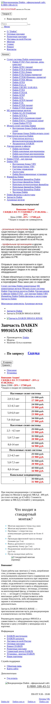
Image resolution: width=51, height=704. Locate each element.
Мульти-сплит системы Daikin (21, 126)
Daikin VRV (12, 161)
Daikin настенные (20, 148)
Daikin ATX (18, 97)
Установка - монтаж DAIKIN (21, 654)
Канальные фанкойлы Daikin (26, 179)
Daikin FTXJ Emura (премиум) (27, 74)
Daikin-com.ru (18, 702)
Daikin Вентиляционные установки (29, 174)
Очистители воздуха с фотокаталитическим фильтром (27, 139)
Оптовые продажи (16, 643)
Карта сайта (12, 668)
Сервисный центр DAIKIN (20, 651)
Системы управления (22, 169)
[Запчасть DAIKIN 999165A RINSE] (24, 318)
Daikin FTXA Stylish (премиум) (27, 69)
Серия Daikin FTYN (22, 123)
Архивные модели (16, 200)
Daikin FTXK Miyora (22, 80)
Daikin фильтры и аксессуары (21, 194)
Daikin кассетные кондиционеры (28, 154)
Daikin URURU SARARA (24, 87)
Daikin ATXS (18, 82)
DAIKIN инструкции (17, 636)
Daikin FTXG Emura (22, 72)
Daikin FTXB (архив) (22, 105)
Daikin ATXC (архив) (22, 67)
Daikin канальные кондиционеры (28, 151)
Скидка (34, 353)
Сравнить (6, 365)
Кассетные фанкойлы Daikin (26, 182)
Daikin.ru (31, 702)
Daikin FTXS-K (19, 92)
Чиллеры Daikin (20, 192)
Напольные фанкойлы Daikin (26, 187)
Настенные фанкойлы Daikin (26, 189)
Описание (12, 370)
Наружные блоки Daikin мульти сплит (30, 133)
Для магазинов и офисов (19, 146)
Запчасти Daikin (14, 197)
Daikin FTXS (18, 90)
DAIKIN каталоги (15, 638)
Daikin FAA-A (19, 85)
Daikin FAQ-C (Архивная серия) (27, 120)
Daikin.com (44, 702)
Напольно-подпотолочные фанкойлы (30, 184)
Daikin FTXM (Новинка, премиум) (29, 77)
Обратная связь (14, 666)
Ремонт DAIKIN (15, 646)
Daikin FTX (18, 103)
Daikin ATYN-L (19, 115)
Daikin (26, 337)
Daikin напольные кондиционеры (28, 156)
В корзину (7, 362)
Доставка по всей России (19, 641)
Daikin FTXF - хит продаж (19, 159)
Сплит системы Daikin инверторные (24, 59)
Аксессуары (18, 171)
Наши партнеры (14, 656)
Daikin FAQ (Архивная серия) (26, 118)
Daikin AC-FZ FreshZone (24, 113)
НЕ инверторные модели (19, 110)
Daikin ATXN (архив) (22, 100)
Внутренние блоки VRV (24, 164)
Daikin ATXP (18, 95)
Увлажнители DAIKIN (23, 143)
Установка (12, 373)
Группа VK (44, 699)
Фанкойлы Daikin (15, 177)
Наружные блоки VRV (23, 166)
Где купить (12, 678)
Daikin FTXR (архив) (22, 108)
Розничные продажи (17, 649)
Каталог (5, 54)
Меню (7, 26)
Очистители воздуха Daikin (20, 136)
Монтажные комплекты (12, 303)
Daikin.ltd (5, 702)
